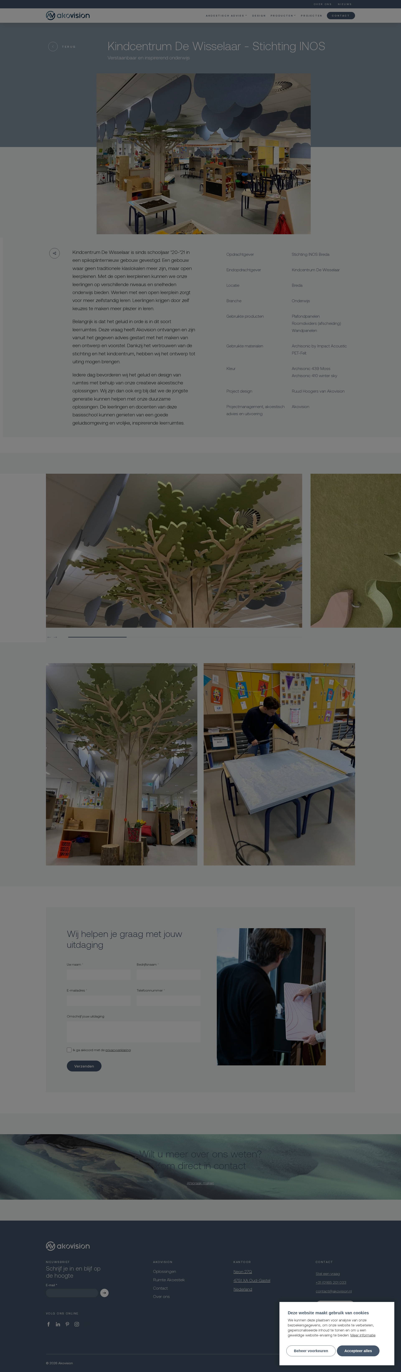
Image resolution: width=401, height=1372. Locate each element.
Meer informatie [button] (363, 1335)
